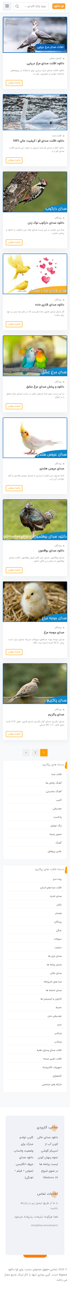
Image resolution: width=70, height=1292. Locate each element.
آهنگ (58, 843)
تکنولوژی (57, 1076)
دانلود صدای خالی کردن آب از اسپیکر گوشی (47, 1144)
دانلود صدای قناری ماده (49, 305)
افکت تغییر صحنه (52, 1059)
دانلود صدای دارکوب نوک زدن (46, 223)
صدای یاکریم (56, 715)
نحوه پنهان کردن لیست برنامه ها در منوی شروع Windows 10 (48, 1168)
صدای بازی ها (55, 956)
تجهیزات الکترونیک (52, 1067)
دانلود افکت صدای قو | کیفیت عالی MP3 (38, 141)
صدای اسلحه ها (54, 990)
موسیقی (57, 808)
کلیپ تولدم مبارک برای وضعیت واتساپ (23, 1144)
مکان (59, 905)
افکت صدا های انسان (51, 887)
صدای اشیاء (56, 896)
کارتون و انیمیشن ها (51, 999)
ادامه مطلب (14, 83)
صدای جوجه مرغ (54, 632)
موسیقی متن (55, 1016)
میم (59, 1024)
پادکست (57, 817)
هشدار (58, 913)
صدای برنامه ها (54, 964)
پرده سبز (57, 879)
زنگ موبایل (56, 825)
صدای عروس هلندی (52, 469)
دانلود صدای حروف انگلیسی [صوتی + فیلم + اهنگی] (23, 1168)
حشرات (58, 947)
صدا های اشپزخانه (53, 982)
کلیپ (59, 800)
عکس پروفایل (55, 851)
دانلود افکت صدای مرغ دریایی (45, 63)
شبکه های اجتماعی (52, 1084)
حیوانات (58, 939)
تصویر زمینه (55, 834)
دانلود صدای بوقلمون (51, 551)
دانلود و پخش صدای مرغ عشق (45, 387)
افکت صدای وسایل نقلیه (49, 1050)
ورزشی (58, 1033)
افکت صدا (57, 774)
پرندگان (58, 922)
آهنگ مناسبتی (54, 791)
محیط (59, 1007)
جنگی (59, 930)
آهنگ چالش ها (54, 783)
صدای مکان (56, 973)
